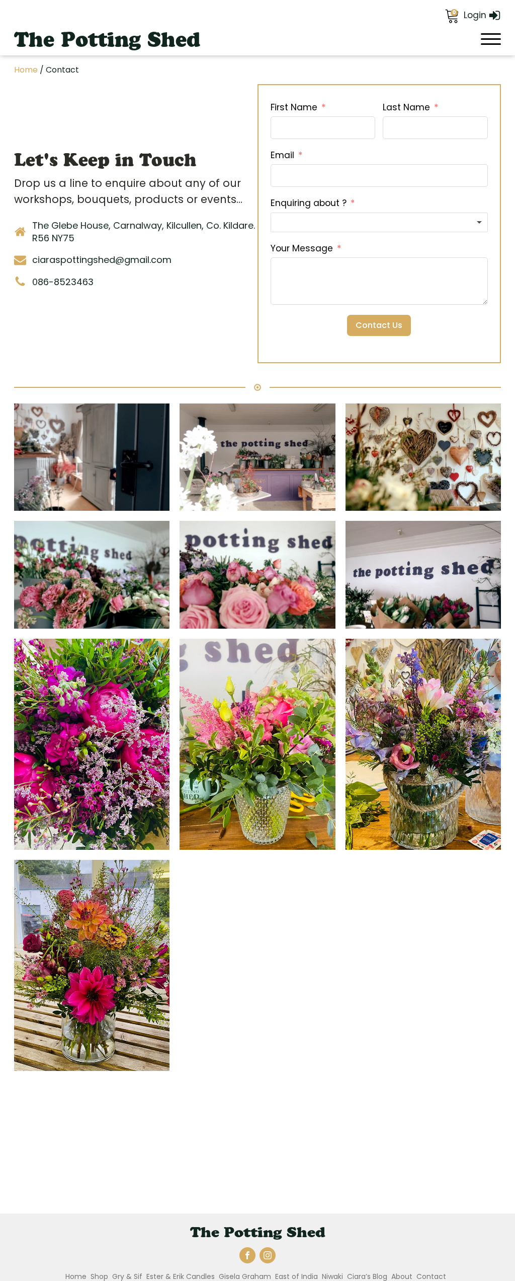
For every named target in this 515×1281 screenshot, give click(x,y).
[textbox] (379, 222)
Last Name (406, 107)
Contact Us (379, 325)
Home (26, 70)
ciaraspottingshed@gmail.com (101, 259)
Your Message (302, 248)
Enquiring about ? (309, 203)
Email (282, 155)
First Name (294, 107)
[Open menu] (491, 39)
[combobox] (379, 223)
